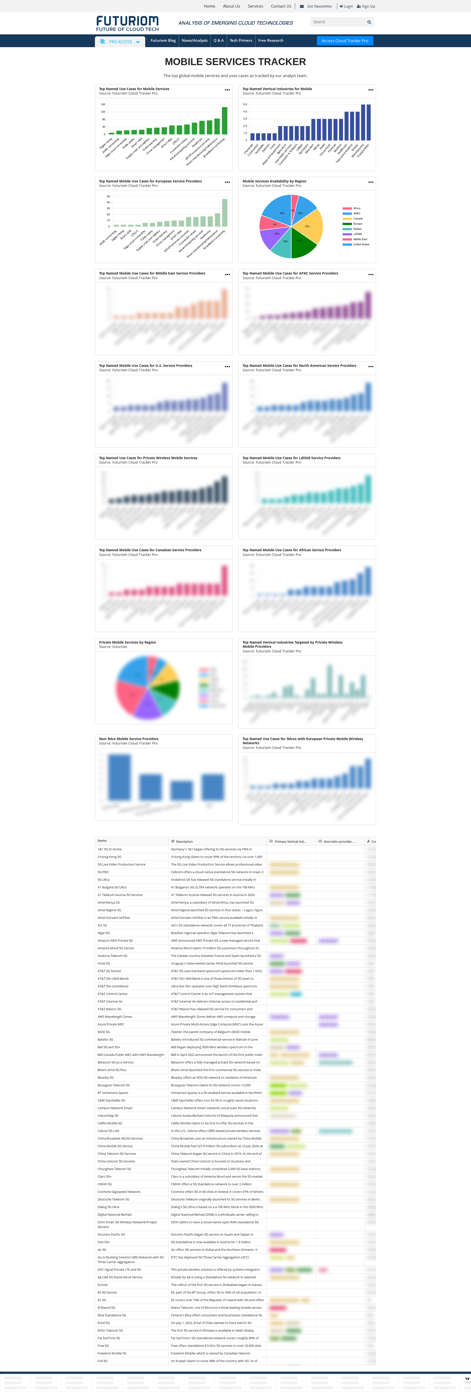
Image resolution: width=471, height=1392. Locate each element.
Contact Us (281, 6)
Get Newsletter (319, 6)
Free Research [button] (271, 40)
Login (348, 6)
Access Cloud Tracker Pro (345, 40)
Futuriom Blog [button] (163, 40)
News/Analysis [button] (195, 40)
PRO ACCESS (120, 41)
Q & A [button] (219, 40)
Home (209, 6)
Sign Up (368, 6)
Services (255, 6)
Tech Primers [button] (241, 40)
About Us (231, 6)
